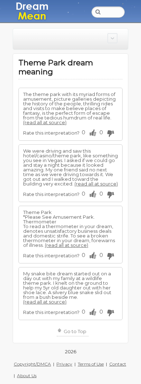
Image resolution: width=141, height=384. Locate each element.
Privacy (64, 364)
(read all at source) (45, 122)
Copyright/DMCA (32, 364)
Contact (117, 364)
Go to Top (74, 331)
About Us (27, 375)
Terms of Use (91, 364)
